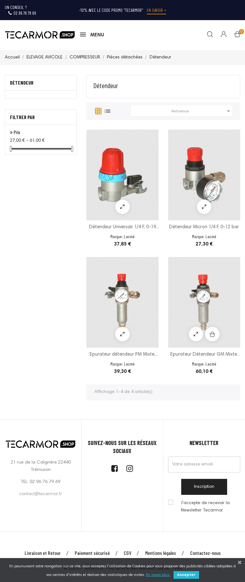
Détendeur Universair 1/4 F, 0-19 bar (122, 228)
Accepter (186, 575)
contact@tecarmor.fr (40, 494)
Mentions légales (160, 553)
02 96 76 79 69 (24, 13)
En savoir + (156, 10)
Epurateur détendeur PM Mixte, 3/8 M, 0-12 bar (122, 355)
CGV (127, 553)
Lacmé (129, 236)
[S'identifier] (219, 35)
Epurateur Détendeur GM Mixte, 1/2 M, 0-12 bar (204, 355)
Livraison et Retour (43, 553)
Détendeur (21, 82)
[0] (237, 36)
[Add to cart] (212, 334)
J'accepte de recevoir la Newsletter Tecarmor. (205, 507)
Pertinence (201, 111)
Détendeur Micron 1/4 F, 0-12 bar (204, 227)
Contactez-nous (205, 553)
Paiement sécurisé (92, 553)
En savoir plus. (158, 575)
